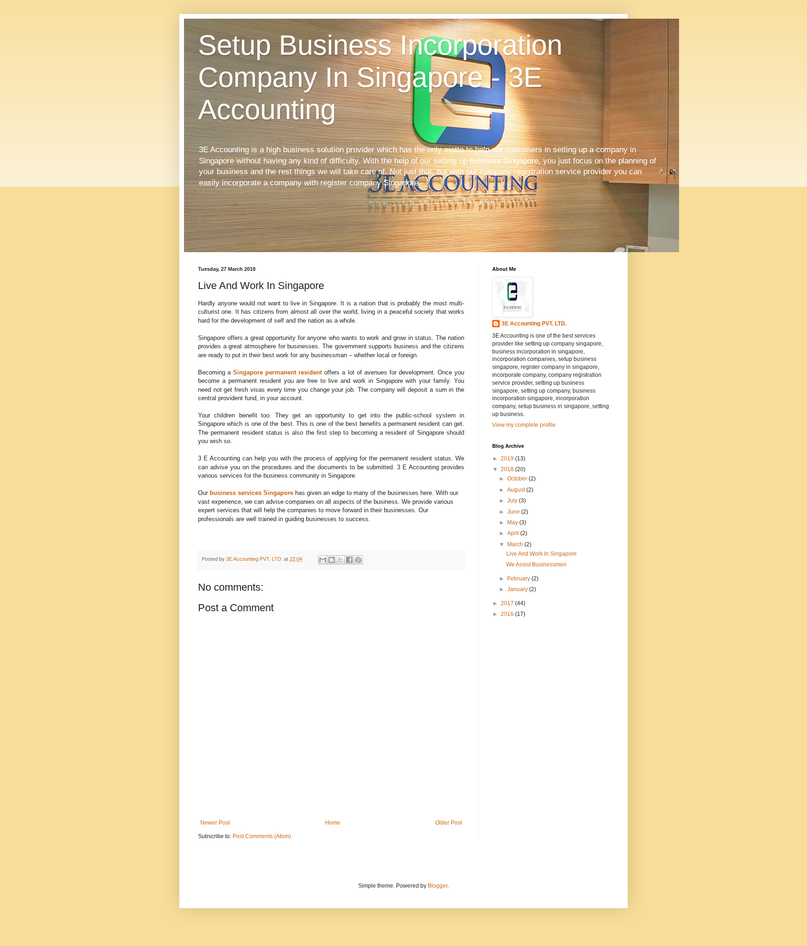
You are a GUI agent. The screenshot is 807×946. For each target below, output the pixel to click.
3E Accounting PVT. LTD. (534, 323)
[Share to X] (340, 560)
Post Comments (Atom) (262, 836)
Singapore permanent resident (277, 372)
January (518, 589)
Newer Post (215, 822)
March (515, 544)
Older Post (448, 822)
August (516, 490)
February (519, 578)
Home (332, 822)
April (513, 533)
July (513, 500)
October (518, 478)
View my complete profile (524, 425)
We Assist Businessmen (536, 564)
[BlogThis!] (331, 560)
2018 (508, 469)
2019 (508, 458)
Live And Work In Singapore (541, 554)
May (513, 522)
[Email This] (322, 560)
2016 (508, 614)
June (514, 511)
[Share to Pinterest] (358, 560)
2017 (508, 603)
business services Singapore (251, 492)
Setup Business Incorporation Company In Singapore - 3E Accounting (380, 77)
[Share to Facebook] (349, 560)
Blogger (437, 885)
